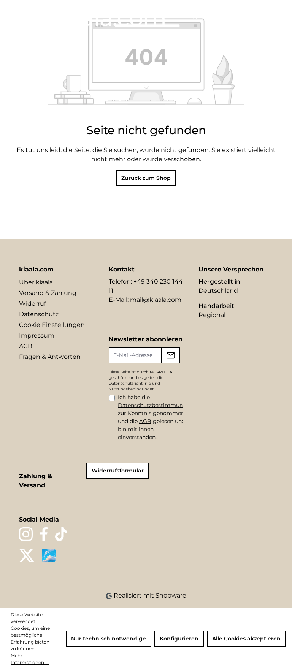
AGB (25, 346)
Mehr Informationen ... (30, 659)
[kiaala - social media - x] (26, 555)
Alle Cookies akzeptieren (246, 638)
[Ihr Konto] (241, 18)
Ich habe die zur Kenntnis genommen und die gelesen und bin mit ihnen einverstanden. (155, 417)
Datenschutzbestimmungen (155, 405)
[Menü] (14, 16)
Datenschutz (39, 314)
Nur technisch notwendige (108, 638)
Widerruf (32, 303)
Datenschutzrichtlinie (130, 383)
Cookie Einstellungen (52, 324)
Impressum (36, 335)
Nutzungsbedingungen (132, 389)
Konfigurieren (179, 638)
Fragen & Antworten (50, 356)
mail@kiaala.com (155, 299)
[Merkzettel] (228, 18)
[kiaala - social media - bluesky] (49, 555)
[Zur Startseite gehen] (107, 17)
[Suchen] (215, 18)
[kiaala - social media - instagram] (26, 534)
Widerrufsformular (118, 470)
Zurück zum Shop (146, 177)
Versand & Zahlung (47, 292)
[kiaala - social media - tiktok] (61, 534)
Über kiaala (36, 282)
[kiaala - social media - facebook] (44, 534)
